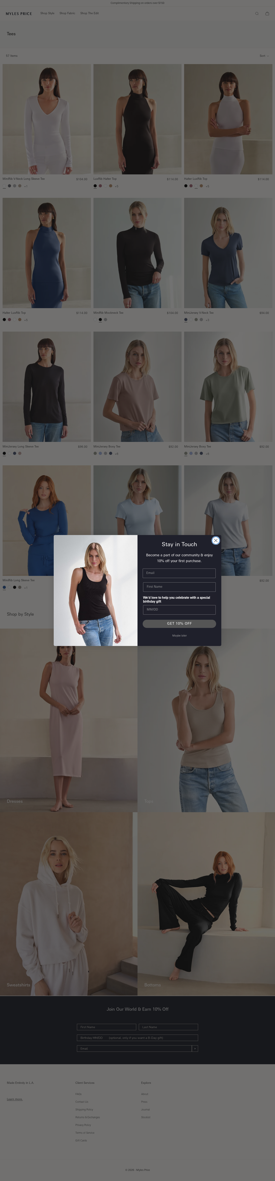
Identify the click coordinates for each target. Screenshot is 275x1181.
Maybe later (179, 636)
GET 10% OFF (179, 624)
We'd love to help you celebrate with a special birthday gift (176, 599)
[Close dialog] (216, 540)
